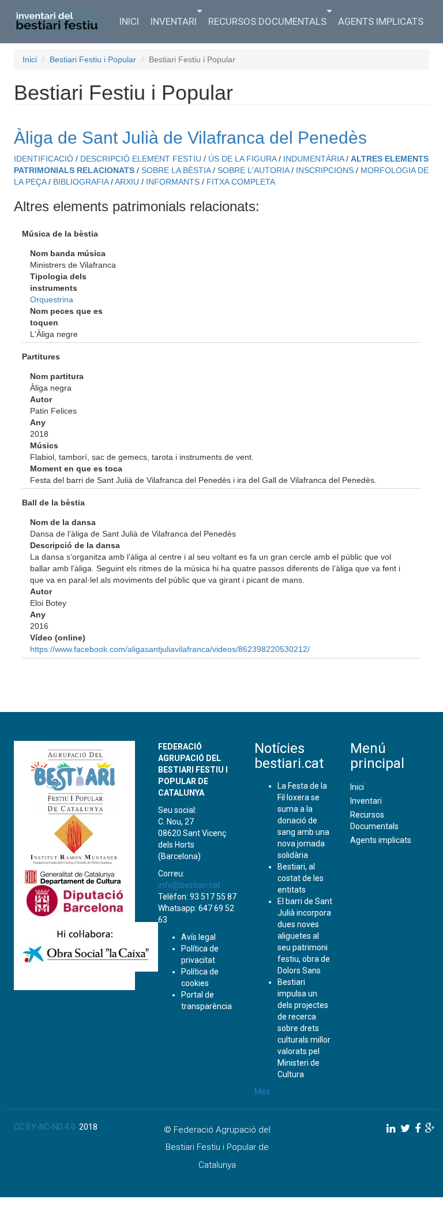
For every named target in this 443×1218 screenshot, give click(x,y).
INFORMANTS (173, 181)
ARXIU (127, 181)
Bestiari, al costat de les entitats (300, 878)
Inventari (174, 21)
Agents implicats (380, 21)
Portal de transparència (206, 1000)
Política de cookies (200, 977)
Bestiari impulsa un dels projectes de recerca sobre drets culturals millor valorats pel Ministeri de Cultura (304, 1028)
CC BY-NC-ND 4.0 (45, 1126)
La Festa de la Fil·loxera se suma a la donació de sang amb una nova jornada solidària (303, 820)
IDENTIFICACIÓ (43, 158)
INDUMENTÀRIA (313, 158)
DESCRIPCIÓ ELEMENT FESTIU (140, 158)
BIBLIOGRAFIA (80, 181)
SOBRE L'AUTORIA (253, 170)
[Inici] (61, 21)
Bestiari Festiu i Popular (93, 59)
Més (262, 1091)
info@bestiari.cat (189, 885)
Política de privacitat (200, 954)
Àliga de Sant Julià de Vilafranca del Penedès (190, 137)
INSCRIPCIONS (325, 170)
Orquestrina (51, 299)
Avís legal (198, 937)
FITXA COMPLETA (241, 181)
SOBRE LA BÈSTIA (176, 170)
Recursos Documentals (267, 21)
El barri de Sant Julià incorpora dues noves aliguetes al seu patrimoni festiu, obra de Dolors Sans (304, 936)
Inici (129, 21)
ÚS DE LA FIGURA (242, 158)
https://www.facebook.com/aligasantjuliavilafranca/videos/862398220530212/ (170, 649)
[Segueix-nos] (391, 1128)
